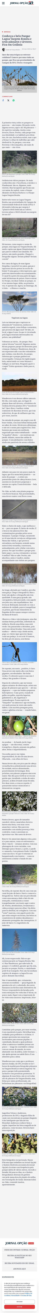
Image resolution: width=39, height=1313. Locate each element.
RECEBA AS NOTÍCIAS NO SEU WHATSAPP (19, 1256)
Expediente (8, 1277)
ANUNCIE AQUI (19, 1269)
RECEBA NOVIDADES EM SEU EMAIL (19, 1263)
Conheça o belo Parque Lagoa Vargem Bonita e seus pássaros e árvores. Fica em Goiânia (17, 40)
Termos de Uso (26, 1295)
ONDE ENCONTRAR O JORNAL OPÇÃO (19, 1250)
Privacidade (15, 1295)
